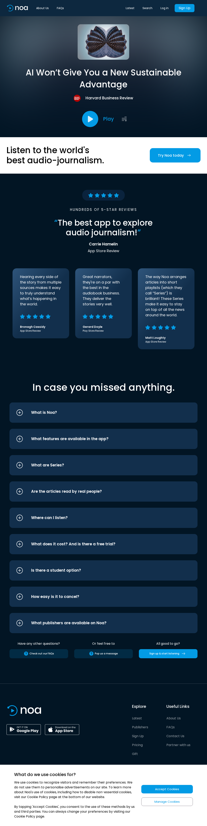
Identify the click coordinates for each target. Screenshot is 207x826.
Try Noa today (171, 155)
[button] (96, 413)
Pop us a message (106, 653)
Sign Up (184, 8)
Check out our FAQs (42, 653)
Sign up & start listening (164, 653)
